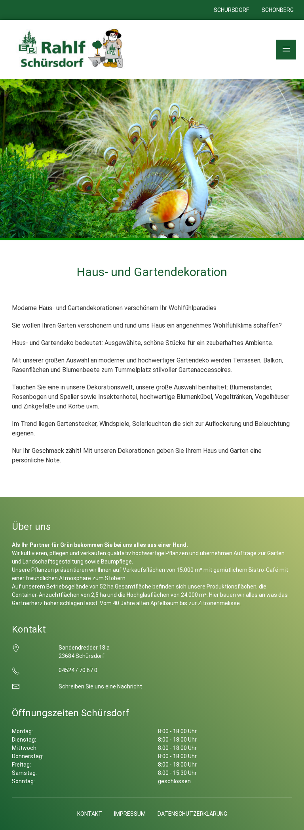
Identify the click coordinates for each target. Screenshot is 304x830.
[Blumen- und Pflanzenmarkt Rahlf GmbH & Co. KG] (69, 49)
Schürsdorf (231, 10)
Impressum (130, 814)
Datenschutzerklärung (192, 814)
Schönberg (278, 10)
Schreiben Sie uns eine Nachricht (100, 686)
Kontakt (89, 814)
